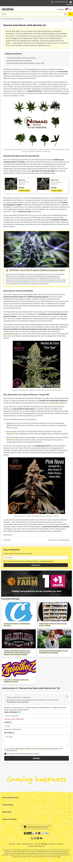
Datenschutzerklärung (47, 561)
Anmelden (60, 9)
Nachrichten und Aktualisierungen (59, 540)
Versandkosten (11, 702)
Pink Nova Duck (12, 437)
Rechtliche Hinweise (32, 561)
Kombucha (21, 180)
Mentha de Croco (12, 423)
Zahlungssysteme (22, 702)
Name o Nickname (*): (12, 712)
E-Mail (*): (8, 722)
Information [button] (7, 812)
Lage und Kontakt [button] (9, 819)
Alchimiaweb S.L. (28, 844)
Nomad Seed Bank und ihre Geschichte (22, 58)
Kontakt (69, 4)
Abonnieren (35, 565)
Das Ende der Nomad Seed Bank (20, 61)
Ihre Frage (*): (9, 733)
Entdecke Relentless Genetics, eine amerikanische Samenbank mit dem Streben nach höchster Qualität (17, 652)
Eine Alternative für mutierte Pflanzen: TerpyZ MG (26, 63)
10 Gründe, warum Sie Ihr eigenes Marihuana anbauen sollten (37, 270)
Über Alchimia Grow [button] (10, 798)
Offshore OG (54, 180)
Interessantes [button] (7, 805)
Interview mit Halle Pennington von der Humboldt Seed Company (53, 652)
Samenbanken (32, 69)
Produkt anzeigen (24, 190)
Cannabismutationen (10, 334)
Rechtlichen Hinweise (23, 749)
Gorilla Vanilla (11, 431)
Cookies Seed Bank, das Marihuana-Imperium (17, 624)
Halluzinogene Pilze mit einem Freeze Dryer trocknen (53, 624)
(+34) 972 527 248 (61, 2)
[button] (70, 9)
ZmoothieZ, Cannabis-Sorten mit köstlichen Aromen (16, 681)
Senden (36, 758)
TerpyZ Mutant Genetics (58, 403)
